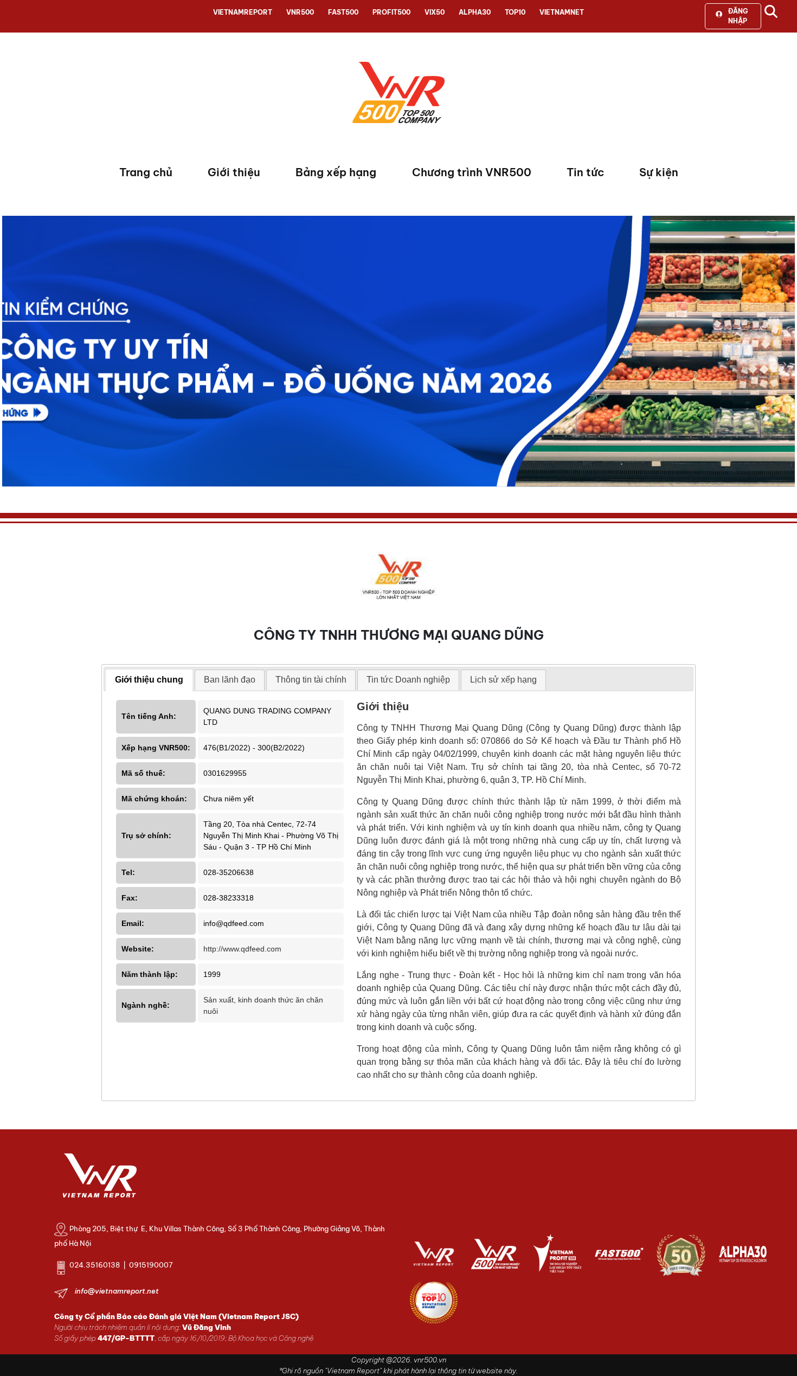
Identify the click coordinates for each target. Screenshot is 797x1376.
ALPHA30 (475, 12)
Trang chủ (145, 172)
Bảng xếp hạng (335, 172)
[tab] (149, 680)
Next (10, 354)
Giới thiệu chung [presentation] (149, 679)
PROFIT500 (391, 12)
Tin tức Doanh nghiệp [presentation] (408, 679)
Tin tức (585, 172)
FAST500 (343, 12)
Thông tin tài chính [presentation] (310, 679)
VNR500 (300, 12)
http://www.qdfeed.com (242, 948)
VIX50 (435, 12)
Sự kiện (658, 172)
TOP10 (515, 12)
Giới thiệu (234, 172)
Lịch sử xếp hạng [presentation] (503, 679)
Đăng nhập (738, 16)
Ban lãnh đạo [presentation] (229, 679)
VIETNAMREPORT (242, 12)
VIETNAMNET (561, 12)
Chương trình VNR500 (471, 172)
